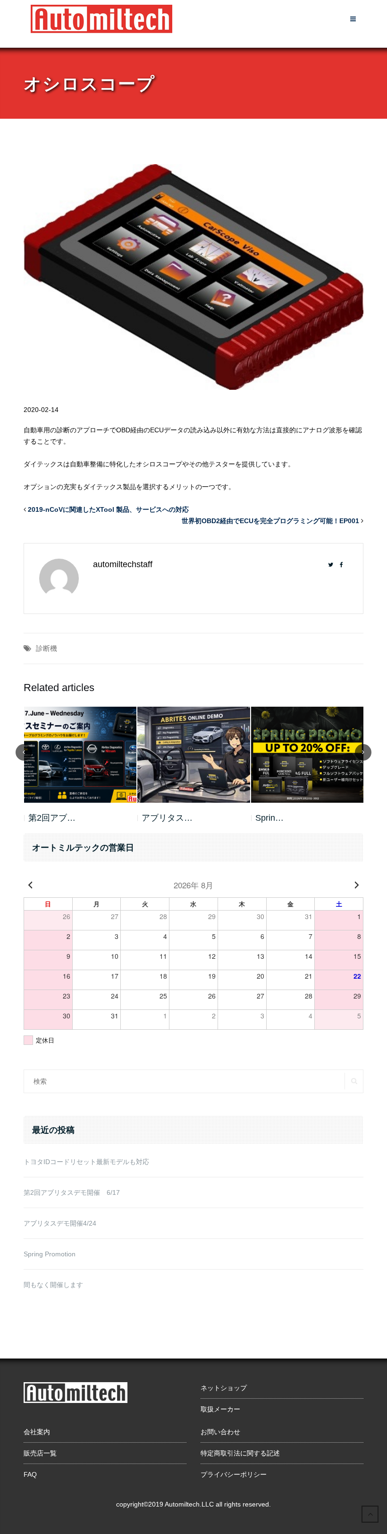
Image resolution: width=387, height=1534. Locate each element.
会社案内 (37, 1432)
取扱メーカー (220, 1409)
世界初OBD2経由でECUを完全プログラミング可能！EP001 (270, 521)
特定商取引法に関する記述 (240, 1453)
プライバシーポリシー (234, 1474)
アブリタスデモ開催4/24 (60, 1223)
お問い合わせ (220, 1432)
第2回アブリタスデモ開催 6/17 (72, 1192)
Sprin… (156, 818)
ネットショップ (224, 1388)
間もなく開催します (53, 1285)
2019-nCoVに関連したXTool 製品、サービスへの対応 (108, 509)
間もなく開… (280, 818)
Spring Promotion (50, 1254)
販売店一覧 (40, 1453)
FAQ (30, 1474)
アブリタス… (53, 818)
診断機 (46, 648)
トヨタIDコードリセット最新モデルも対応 (86, 1162)
